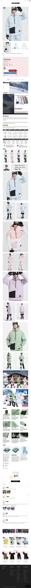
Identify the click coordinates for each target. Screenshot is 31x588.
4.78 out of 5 (17, 473)
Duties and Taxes (19, 573)
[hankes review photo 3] (13, 508)
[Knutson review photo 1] (4, 492)
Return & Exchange (21, 79)
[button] (11, 476)
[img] (4, 486)
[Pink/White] (12, 65)
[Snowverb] (15, 3)
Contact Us (11, 569)
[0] (29, 0)
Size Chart (18, 572)
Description (8, 79)
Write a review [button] (16, 481)
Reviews (12, 79)
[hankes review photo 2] (8, 508)
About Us (18, 571)
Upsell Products (15, 550)
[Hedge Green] (7, 65)
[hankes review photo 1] (4, 508)
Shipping (16, 79)
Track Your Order (12, 570)
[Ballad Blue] (5, 65)
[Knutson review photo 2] (8, 492)
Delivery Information (12, 571)
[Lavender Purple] (10, 65)
